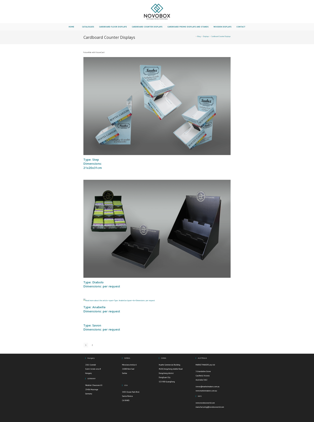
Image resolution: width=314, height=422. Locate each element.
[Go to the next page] (98, 345)
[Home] (194, 36)
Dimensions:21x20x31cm (92, 163)
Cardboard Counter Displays (221, 36)
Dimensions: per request (101, 284)
